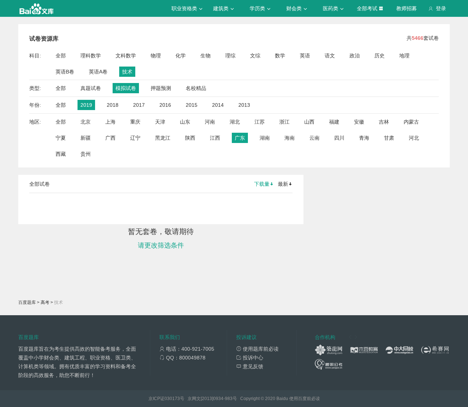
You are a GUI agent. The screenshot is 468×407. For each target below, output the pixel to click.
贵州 (85, 154)
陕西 (190, 138)
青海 (364, 138)
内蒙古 (411, 122)
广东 (240, 138)
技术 (127, 72)
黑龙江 (162, 138)
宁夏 (61, 138)
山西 (309, 122)
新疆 (85, 138)
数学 (280, 56)
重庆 (135, 122)
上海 (110, 122)
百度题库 (27, 302)
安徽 (359, 122)
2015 (191, 105)
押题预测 (161, 88)
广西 (110, 138)
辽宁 (135, 138)
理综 (230, 56)
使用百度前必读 (304, 398)
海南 (289, 138)
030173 (172, 398)
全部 (61, 56)
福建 (334, 122)
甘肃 (389, 138)
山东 (185, 122)
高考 (45, 302)
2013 (244, 105)
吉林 (384, 122)
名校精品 (196, 88)
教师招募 (406, 8)
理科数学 (90, 56)
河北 (414, 138)
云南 (314, 138)
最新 (283, 184)
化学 (181, 56)
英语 (305, 56)
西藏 (61, 154)
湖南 (265, 138)
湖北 (235, 122)
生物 (205, 56)
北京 (85, 122)
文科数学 (126, 56)
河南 (210, 122)
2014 (218, 105)
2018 (112, 105)
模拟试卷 (126, 88)
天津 (160, 122)
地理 (404, 56)
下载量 (261, 184)
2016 (165, 105)
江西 (215, 138)
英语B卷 (65, 72)
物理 (156, 56)
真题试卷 (90, 88)
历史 (379, 56)
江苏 (259, 122)
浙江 (284, 122)
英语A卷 (98, 72)
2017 (139, 105)
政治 (355, 56)
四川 (339, 138)
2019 (86, 105)
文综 (255, 56)
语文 (330, 56)
